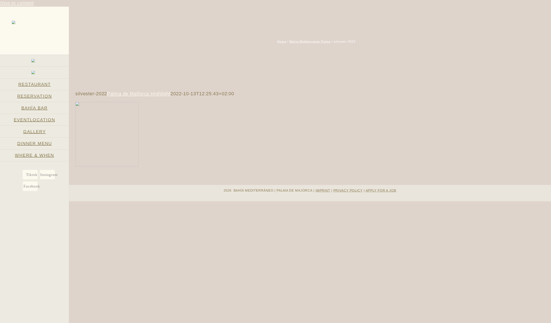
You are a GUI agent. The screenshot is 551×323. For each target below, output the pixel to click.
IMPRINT (323, 190)
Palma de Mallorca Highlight (138, 93)
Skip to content (17, 3)
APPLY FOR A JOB (381, 190)
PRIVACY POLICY (348, 190)
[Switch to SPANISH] (34, 72)
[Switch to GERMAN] (34, 61)
